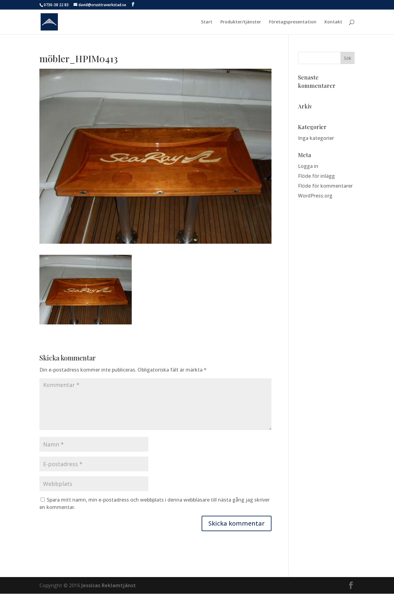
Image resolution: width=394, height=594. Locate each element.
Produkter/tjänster (240, 22)
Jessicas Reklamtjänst (108, 585)
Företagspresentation (292, 22)
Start (206, 22)
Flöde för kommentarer (325, 185)
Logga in (308, 166)
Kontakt (333, 22)
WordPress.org (315, 195)
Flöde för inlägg (316, 176)
